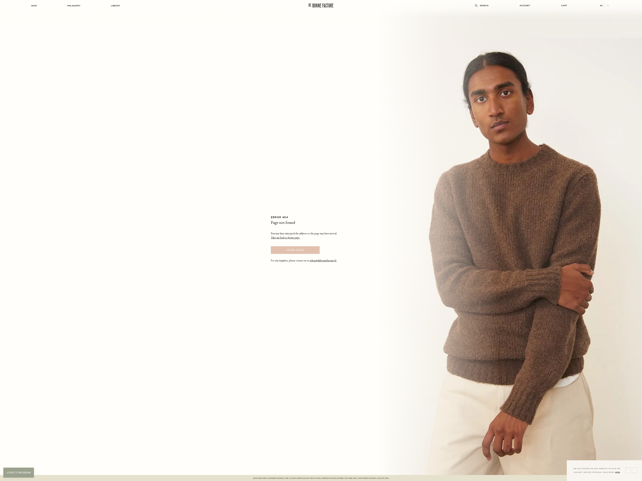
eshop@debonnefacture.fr (323, 261)
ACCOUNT (525, 6)
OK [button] (631, 470)
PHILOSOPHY (74, 6)
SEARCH (484, 6)
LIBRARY (115, 6)
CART (564, 6)
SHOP (34, 6)
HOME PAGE (295, 250)
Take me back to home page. (285, 238)
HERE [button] (617, 472)
